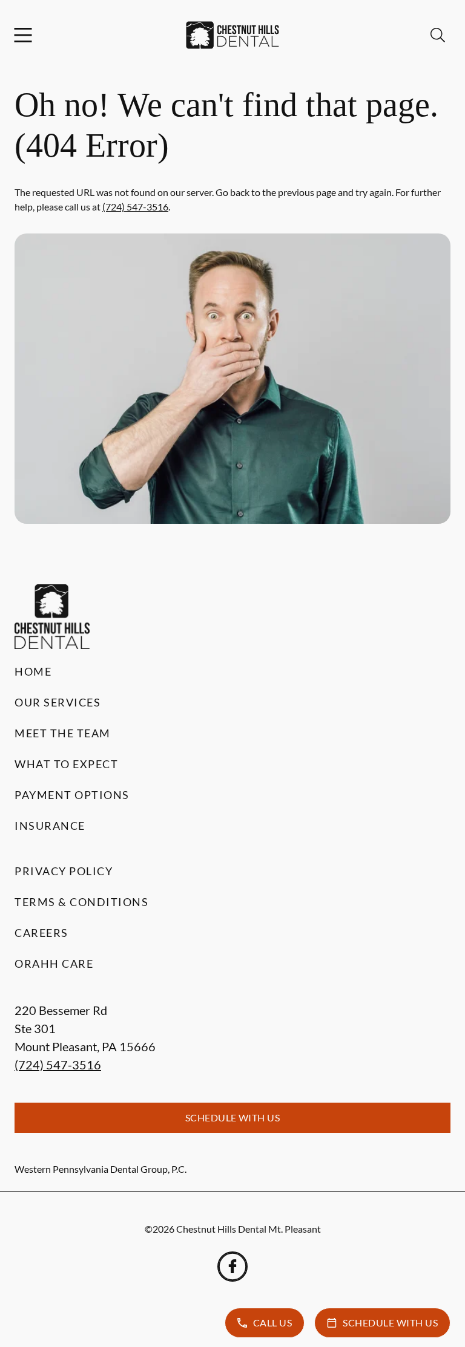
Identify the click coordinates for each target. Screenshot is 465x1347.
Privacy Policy (64, 871)
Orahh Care (54, 963)
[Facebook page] (232, 1266)
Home (33, 671)
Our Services (58, 702)
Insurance (50, 825)
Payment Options (72, 794)
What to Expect (66, 764)
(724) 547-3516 (135, 206)
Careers (41, 932)
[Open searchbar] (437, 35)
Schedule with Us (232, 1117)
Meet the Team (63, 733)
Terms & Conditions (81, 901)
